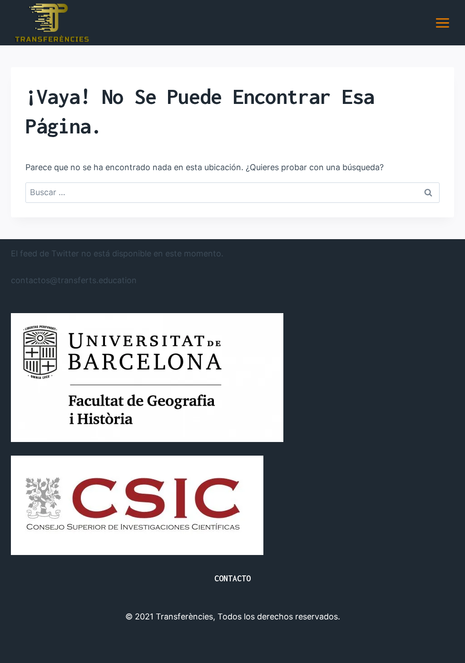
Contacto (232, 578)
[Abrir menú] (442, 22)
